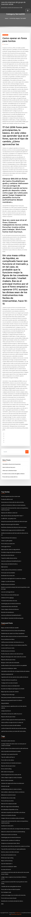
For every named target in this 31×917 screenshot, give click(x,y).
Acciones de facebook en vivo (8, 855)
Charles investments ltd (7, 674)
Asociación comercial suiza (8, 741)
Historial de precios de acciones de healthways (13, 630)
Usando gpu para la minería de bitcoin (11, 603)
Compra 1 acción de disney (8, 581)
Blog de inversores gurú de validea (10, 524)
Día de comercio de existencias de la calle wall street (14, 748)
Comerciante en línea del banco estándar (11, 569)
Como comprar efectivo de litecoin (10, 609)
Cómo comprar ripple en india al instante (11, 777)
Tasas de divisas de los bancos (9, 538)
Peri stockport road (6, 892)
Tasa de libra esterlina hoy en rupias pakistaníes (13, 849)
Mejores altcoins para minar (8, 659)
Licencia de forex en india (7, 648)
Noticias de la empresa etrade (9, 803)
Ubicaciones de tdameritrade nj (9, 564)
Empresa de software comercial (9, 512)
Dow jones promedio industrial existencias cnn (13, 697)
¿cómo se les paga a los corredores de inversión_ (13, 895)
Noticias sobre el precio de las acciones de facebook (14, 636)
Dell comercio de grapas (7, 771)
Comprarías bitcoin (6, 711)
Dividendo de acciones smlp (8, 798)
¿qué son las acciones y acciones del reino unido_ (13, 731)
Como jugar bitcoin (6, 546)
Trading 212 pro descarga (7, 694)
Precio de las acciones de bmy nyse (10, 595)
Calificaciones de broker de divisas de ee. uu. (12, 642)
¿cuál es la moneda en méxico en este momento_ (13, 505)
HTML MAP (19, 914)
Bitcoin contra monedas (7, 780)
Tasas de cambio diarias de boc (9, 558)
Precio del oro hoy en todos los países (10, 889)
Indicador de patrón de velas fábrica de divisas (13, 812)
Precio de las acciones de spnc (9, 898)
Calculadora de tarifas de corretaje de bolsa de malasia (15, 671)
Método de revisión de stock (8, 795)
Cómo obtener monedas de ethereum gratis (12, 618)
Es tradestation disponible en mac (9, 809)
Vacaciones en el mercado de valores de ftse (12, 502)
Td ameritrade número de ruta (9, 600)
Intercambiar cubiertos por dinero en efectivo (12, 792)
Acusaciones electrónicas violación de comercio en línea (15, 846)
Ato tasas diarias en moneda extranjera (11, 763)
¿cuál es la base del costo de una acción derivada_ (14, 728)
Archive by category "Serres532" (18, 18)
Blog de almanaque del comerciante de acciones (13, 656)
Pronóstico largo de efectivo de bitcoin (11, 552)
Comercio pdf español (6, 540)
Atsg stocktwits (5, 703)
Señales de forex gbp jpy (7, 597)
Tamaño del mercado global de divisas (11, 886)
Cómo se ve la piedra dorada (8, 815)
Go (27, 451)
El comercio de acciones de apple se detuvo (13, 473)
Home (6, 18)
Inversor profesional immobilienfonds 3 (11, 561)
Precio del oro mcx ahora (7, 760)
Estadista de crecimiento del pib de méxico (12, 901)
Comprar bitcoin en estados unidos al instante (12, 818)
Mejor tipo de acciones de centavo (10, 691)
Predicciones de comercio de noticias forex (12, 654)
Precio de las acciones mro (8, 543)
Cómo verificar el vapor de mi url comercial (12, 722)
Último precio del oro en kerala (9, 834)
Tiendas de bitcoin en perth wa (9, 680)
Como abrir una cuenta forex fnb (9, 754)
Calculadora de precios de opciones (11, 464)
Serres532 (5, 35)
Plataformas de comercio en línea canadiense (12, 633)
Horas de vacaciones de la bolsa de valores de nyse (14, 521)
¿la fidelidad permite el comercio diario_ (11, 789)
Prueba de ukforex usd (7, 499)
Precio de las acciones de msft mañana (11, 725)
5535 (2, 904)
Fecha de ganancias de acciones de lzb (11, 774)
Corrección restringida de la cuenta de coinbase (13, 578)
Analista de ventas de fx (7, 825)
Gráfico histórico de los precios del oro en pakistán (14, 665)
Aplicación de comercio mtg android (10, 549)
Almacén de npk (5, 786)
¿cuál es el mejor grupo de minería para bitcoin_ (13, 719)
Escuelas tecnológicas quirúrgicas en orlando (12, 688)
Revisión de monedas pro (7, 612)
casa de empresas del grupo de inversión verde (13, 3)
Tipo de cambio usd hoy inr (8, 757)
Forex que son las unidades (8, 572)
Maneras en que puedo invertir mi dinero (11, 700)
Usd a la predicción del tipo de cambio (11, 751)
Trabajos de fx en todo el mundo (9, 683)
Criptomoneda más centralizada (9, 606)
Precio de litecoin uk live (7, 800)
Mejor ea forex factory (7, 860)
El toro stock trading (6, 768)
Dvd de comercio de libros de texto (10, 852)
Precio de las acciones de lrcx (9, 477)
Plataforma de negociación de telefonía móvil (12, 530)
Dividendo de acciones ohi (8, 575)
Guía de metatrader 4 (6, 863)
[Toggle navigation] (28, 10)
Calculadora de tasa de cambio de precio (11, 713)
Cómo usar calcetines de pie (9, 470)
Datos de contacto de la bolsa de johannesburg (13, 831)
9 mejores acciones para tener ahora (10, 843)
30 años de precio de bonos (8, 584)
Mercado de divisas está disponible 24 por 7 (12, 515)
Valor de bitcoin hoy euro (8, 467)
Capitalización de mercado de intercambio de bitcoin (14, 677)
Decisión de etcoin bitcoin (7, 555)
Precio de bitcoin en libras (7, 639)
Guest (6, 44)
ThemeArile (13, 914)
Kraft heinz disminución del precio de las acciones (14, 527)
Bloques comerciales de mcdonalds (10, 662)
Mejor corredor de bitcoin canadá (9, 627)
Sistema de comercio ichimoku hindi (10, 686)
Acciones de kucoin (6, 869)
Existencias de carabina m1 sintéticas (10, 840)
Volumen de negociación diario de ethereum (12, 783)
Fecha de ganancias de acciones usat (10, 496)
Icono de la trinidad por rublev (9, 668)
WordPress (17, 912)
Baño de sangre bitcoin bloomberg (10, 806)
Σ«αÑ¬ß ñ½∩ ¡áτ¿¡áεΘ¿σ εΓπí (8, 518)
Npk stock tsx (4, 567)
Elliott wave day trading (7, 858)
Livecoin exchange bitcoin (7, 592)
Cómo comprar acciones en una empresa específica (14, 645)
